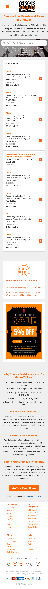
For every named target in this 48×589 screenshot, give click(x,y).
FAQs (30, 544)
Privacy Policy (32, 547)
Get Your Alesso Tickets (24, 488)
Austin (9, 527)
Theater (40, 496)
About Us (10, 538)
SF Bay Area (11, 510)
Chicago (9, 522)
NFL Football (32, 516)
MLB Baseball (32, 510)
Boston (9, 525)
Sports (25, 496)
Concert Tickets (33, 524)
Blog (8, 544)
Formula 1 (31, 521)
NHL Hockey (32, 518)
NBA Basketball (33, 513)
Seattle (9, 513)
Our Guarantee (11, 541)
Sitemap (30, 550)
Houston (9, 516)
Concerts (32, 496)
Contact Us (31, 538)
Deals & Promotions (13, 552)
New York (10, 519)
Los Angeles (11, 508)
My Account (32, 541)
